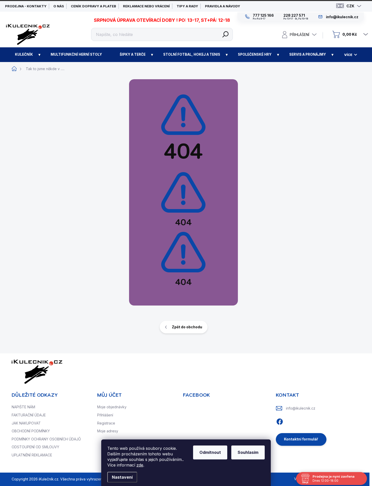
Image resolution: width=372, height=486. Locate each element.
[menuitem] (24, 54)
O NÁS (58, 6)
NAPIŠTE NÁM (23, 407)
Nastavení (122, 477)
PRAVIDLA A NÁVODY (222, 6)
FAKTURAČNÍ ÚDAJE (29, 415)
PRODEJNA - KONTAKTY (26, 6)
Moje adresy (107, 431)
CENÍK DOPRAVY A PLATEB (93, 6)
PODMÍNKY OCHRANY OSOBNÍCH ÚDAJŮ (46, 439)
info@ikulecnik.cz (300, 408)
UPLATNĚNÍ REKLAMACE (32, 455)
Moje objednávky (112, 407)
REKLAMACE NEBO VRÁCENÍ (146, 6)
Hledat (225, 34)
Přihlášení (105, 415)
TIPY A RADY (187, 6)
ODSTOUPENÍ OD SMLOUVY (35, 447)
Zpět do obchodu (187, 327)
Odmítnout (210, 452)
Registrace (106, 423)
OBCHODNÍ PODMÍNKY (31, 431)
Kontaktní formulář (301, 439)
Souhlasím (248, 452)
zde (139, 465)
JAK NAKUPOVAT (26, 423)
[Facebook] (279, 421)
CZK (350, 6)
